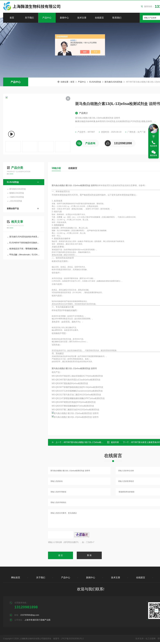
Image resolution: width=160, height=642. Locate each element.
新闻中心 (64, 17)
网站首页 (15, 577)
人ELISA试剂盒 (15, 201)
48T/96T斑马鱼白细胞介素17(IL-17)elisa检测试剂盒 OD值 (89, 442)
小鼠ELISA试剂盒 (16, 197)
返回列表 (115, 442)
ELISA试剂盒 (95, 82)
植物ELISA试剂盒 (16, 193)
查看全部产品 (13, 208)
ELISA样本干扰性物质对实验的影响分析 (24, 243)
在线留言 (99, 17)
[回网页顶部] (153, 136)
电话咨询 (153, 146)
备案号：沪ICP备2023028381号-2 (68, 639)
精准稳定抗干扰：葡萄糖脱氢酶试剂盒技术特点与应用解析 (24, 249)
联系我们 (116, 17)
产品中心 (46, 17)
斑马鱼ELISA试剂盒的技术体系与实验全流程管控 (24, 237)
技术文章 (81, 17)
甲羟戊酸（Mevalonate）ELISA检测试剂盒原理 (24, 255)
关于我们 (29, 17)
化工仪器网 (151, 639)
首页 (12, 17)
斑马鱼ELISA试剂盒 (113, 82)
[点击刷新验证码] (81, 534)
